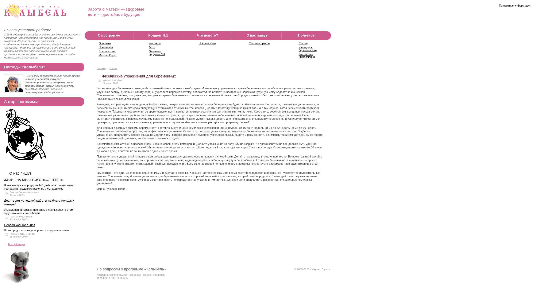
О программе (109, 35)
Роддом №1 (158, 35)
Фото (152, 47)
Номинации (106, 47)
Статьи (303, 43)
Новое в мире (207, 43)
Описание (105, 43)
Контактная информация (515, 5)
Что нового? (207, 35)
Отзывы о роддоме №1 (157, 53)
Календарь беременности (308, 49)
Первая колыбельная (19, 225)
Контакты (155, 43)
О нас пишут (257, 35)
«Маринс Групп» (320, 269)
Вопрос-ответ (107, 51)
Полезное (306, 35)
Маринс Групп (107, 55)
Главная (101, 68)
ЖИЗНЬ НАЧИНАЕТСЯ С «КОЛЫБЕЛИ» (33, 180)
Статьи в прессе (259, 43)
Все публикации (16, 244)
